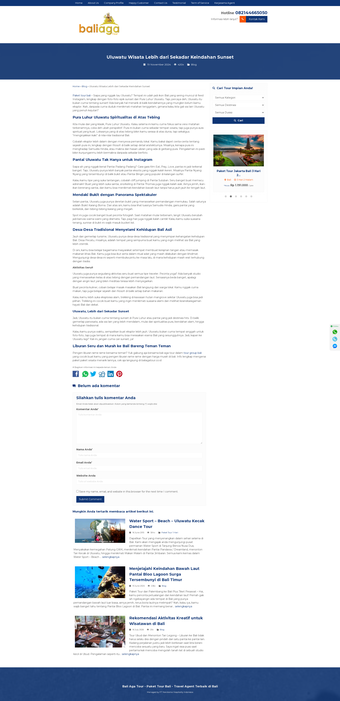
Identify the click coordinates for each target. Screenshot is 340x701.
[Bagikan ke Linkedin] (111, 375)
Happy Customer (139, 2)
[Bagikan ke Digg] (103, 375)
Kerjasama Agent (224, 2)
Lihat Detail (242, 150)
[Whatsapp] (334, 332)
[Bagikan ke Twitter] (94, 375)
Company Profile (114, 2)
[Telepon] (334, 339)
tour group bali (193, 352)
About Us (93, 2)
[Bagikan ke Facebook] (77, 375)
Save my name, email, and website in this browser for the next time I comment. (128, 491)
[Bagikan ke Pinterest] (120, 375)
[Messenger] (334, 346)
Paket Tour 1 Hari (170, 532)
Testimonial (179, 2)
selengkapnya (110, 557)
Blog (194, 64)
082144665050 (251, 12)
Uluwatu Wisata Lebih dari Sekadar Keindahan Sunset (170, 57)
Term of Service (200, 2)
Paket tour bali (82, 95)
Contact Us (160, 2)
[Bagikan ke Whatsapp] (85, 375)
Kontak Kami (257, 19)
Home (79, 2)
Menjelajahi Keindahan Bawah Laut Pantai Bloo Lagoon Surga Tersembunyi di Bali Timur (164, 574)
